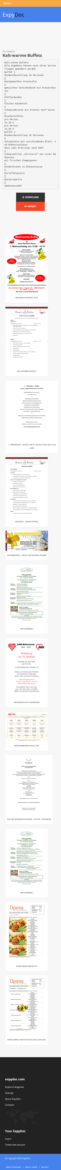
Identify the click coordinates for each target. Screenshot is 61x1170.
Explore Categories (14, 1086)
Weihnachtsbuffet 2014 (26, 297)
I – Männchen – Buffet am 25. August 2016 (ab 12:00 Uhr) (32, 446)
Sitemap (9, 1092)
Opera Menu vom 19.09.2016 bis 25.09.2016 (26, 1039)
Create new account (15, 1144)
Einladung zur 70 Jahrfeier (27, 702)
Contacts (9, 1104)
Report (31, 206)
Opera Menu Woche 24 (26, 966)
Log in (8, 1138)
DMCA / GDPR (31, 1167)
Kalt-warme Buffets (26, 371)
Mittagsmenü (26, 629)
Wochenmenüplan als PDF (26, 745)
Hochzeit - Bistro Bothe (26, 521)
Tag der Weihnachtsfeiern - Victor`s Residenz (29, 819)
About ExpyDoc (13, 1098)
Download (31, 197)
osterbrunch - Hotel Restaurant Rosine (26, 555)
